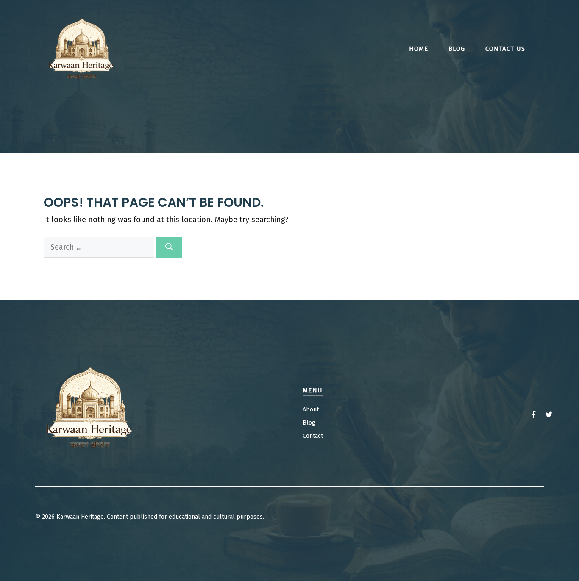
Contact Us (505, 49)
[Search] (169, 247)
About (311, 409)
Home (418, 49)
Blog (456, 49)
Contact (313, 435)
